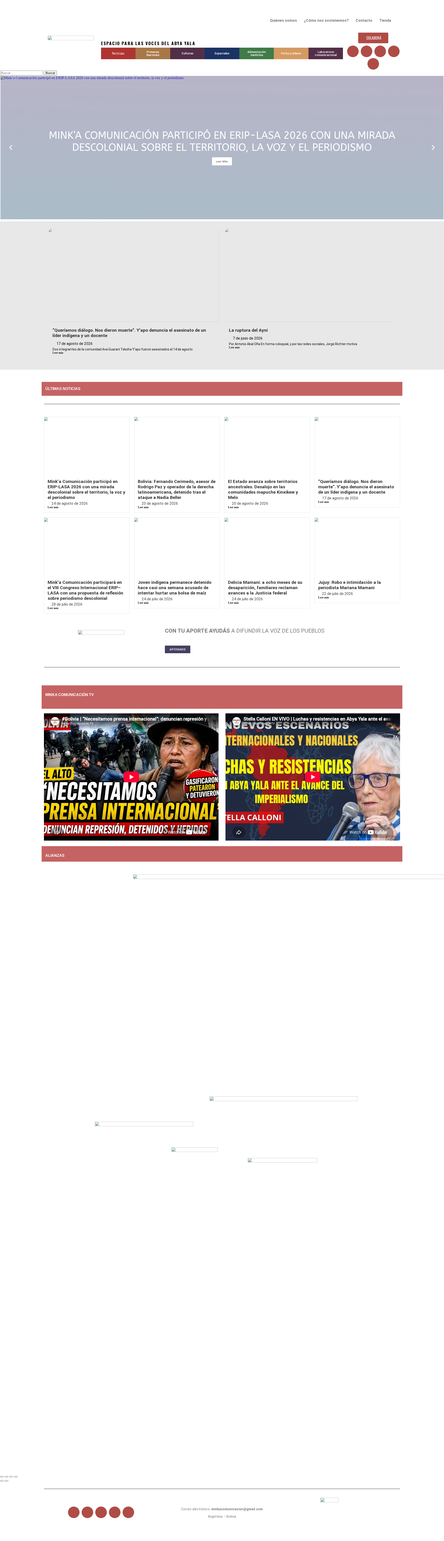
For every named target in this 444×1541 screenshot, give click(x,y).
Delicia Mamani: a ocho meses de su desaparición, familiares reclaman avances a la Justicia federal (265, 588)
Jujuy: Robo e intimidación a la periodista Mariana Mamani (349, 585)
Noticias (118, 53)
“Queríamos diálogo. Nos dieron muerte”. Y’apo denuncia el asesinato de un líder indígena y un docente (356, 487)
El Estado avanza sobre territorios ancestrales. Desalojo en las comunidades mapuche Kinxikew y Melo (263, 489)
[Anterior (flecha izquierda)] (2, 1481)
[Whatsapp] (373, 64)
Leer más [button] (222, 161)
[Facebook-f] (74, 1512)
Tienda (385, 20)
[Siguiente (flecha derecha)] (6, 1481)
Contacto (364, 20)
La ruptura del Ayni (248, 330)
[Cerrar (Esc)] (16, 1476)
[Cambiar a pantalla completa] (6, 1476)
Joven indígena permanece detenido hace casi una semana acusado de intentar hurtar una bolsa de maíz (174, 588)
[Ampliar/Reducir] (2, 1476)
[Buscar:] (22, 73)
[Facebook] (353, 51)
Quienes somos (283, 20)
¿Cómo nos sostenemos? (326, 20)
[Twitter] (366, 51)
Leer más (57, 352)
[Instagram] (394, 51)
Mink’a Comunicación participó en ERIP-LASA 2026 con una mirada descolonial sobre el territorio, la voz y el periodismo (86, 489)
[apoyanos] (74, 703)
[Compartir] (11, 1476)
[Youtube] (380, 51)
